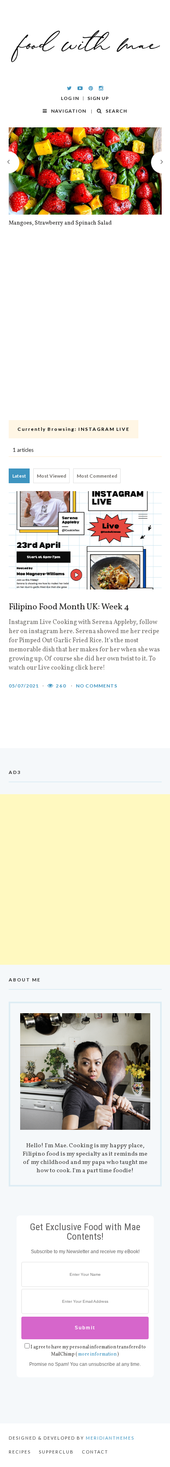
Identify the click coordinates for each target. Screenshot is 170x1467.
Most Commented (97, 476)
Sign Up (98, 98)
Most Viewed (51, 476)
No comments (96, 686)
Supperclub (56, 1451)
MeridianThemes (110, 1437)
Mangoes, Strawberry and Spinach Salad (60, 223)
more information (97, 1354)
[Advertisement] (85, 328)
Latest (19, 476)
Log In (70, 98)
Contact (95, 1451)
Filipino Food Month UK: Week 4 (69, 607)
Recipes (20, 1451)
